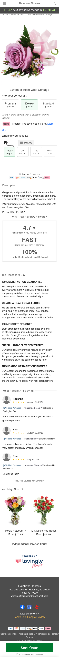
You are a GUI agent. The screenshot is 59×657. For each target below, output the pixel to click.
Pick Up (28, 142)
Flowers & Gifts (17, 14)
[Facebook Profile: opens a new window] (22, 607)
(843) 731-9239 (29, 592)
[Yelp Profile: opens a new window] (36, 607)
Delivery (10, 145)
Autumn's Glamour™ (34, 465)
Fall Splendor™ (31, 438)
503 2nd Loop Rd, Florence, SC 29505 (30, 589)
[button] (52, 649)
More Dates (50, 152)
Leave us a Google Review (29, 617)
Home (5, 14)
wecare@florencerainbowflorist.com (29, 596)
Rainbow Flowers (29, 3)
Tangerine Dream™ (33, 407)
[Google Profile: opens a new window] (29, 607)
